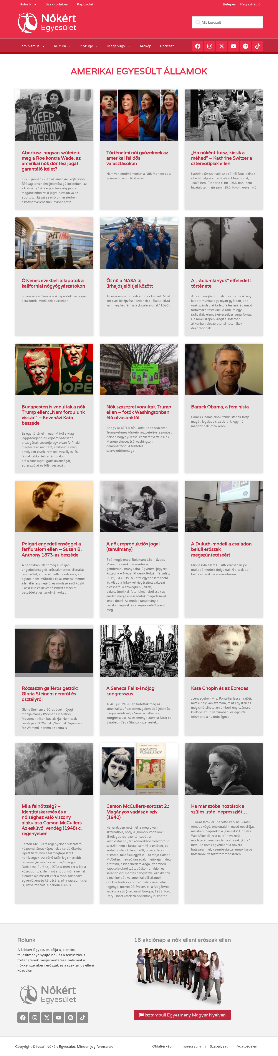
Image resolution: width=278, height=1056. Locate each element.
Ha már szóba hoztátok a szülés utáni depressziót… (219, 808)
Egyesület (58, 27)
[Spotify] (245, 46)
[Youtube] (233, 46)
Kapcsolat (85, 4)
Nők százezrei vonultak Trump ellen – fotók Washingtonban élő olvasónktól (138, 412)
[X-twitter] (221, 46)
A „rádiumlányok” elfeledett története (221, 283)
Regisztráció (250, 4)
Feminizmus (30, 46)
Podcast (167, 46)
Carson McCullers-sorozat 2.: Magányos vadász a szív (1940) (137, 811)
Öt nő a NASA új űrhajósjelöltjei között (129, 283)
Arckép (145, 46)
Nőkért (58, 18)
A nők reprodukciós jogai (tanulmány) (133, 546)
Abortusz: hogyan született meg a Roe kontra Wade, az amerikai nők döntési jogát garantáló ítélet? (51, 161)
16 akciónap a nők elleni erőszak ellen (182, 940)
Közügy (86, 46)
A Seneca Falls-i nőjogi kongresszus (131, 691)
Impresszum (190, 1046)
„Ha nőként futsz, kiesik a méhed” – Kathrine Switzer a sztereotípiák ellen (221, 158)
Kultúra (60, 46)
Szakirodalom (57, 4)
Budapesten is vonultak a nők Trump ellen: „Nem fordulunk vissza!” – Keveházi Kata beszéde (53, 415)
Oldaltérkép (162, 1046)
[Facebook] (197, 46)
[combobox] (227, 22)
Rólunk (25, 4)
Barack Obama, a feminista (220, 407)
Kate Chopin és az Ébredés (219, 688)
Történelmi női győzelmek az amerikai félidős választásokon (137, 158)
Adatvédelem (247, 1046)
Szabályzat (219, 1046)
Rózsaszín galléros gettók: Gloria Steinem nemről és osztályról (50, 693)
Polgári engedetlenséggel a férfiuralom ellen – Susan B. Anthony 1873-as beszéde (52, 549)
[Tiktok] (257, 46)
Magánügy (116, 46)
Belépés (229, 4)
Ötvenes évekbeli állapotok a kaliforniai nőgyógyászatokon (53, 283)
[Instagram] (209, 46)
